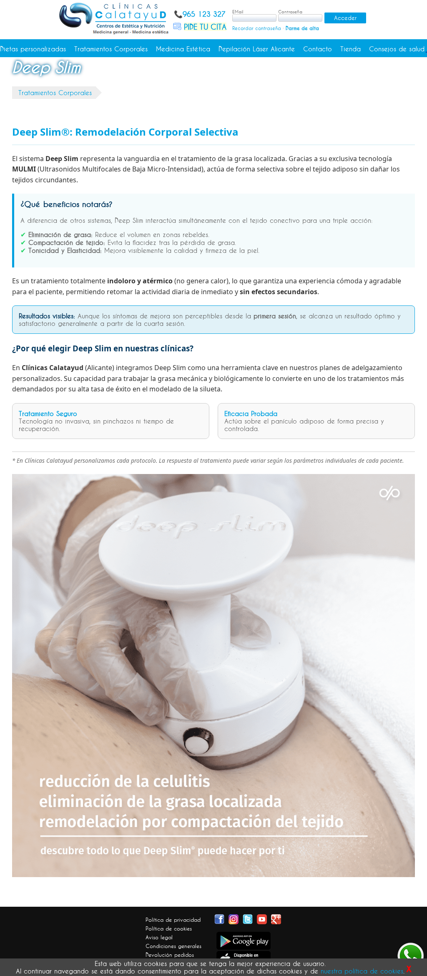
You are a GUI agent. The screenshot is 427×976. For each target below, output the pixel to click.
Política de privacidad (173, 920)
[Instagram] (233, 918)
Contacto (317, 49)
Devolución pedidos (170, 955)
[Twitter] (248, 918)
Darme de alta (302, 28)
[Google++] (276, 918)
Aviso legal (159, 937)
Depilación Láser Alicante (257, 49)
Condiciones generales (173, 946)
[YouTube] (262, 918)
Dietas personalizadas (33, 49)
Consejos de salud (396, 49)
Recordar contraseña (256, 28)
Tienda (350, 49)
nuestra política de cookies (362, 971)
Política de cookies (169, 928)
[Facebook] (219, 918)
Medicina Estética (183, 49)
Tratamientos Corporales (111, 49)
